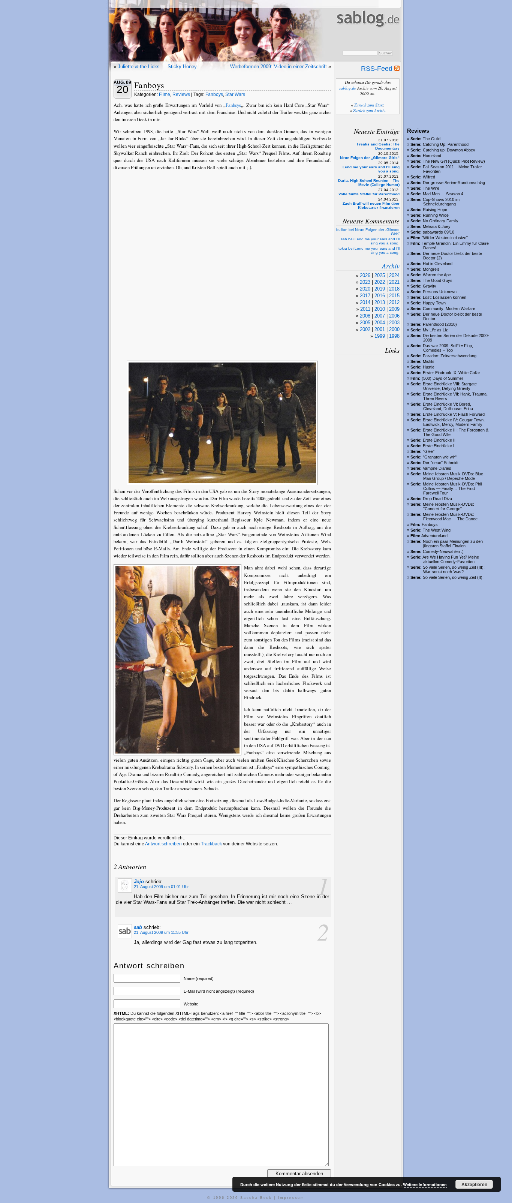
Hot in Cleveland (437, 263)
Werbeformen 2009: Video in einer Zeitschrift (278, 66)
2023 (365, 282)
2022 (379, 282)
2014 (365, 302)
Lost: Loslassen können (444, 297)
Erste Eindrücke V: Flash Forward (454, 414)
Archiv (391, 265)
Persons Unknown (440, 291)
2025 (379, 275)
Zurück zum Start (368, 105)
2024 (394, 275)
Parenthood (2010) (440, 324)
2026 (365, 275)
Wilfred (429, 177)
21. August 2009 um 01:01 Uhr (161, 886)
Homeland (432, 155)
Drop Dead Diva (437, 498)
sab (138, 927)
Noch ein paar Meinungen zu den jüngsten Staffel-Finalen (453, 543)
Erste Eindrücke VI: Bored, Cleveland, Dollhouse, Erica (448, 406)
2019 (379, 289)
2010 (379, 309)
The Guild (431, 138)
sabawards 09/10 (438, 232)
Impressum (291, 1198)
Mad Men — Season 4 (443, 194)
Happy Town (434, 303)
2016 (379, 295)
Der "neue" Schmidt (440, 462)
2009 (394, 309)
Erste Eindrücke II (439, 440)
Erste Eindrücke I (438, 445)
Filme (164, 94)
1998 (394, 336)
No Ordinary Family (440, 221)
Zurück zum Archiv (369, 110)
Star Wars (235, 94)
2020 (365, 289)
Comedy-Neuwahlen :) (443, 551)
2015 (394, 295)
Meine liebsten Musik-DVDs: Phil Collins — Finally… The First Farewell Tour (452, 488)
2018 (394, 289)
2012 (394, 302)
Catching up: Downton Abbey (449, 150)
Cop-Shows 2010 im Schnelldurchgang (441, 201)
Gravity (429, 286)
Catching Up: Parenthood (446, 144)
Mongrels (431, 269)
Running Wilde (436, 215)
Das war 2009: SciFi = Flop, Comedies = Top (448, 347)
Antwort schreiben (163, 844)
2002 (365, 329)
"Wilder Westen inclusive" (445, 237)
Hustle (428, 367)
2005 (365, 322)
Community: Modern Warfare (449, 308)
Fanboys (430, 524)
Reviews (181, 94)
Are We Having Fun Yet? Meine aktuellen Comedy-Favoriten (450, 559)
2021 (394, 282)
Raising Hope (435, 209)
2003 (394, 322)
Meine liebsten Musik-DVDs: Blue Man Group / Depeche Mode (453, 476)
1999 (379, 336)
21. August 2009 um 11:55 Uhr (161, 932)
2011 (365, 309)
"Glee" (428, 451)
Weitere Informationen (425, 1184)
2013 (379, 302)
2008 (365, 316)
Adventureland (434, 535)
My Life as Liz (435, 330)
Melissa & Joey (437, 226)
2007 (379, 316)
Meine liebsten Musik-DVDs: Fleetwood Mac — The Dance (450, 516)
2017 (365, 295)
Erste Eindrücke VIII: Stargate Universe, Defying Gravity (450, 386)
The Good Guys (437, 280)
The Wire (431, 188)
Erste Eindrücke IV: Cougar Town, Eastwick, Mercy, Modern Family (454, 422)
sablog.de (347, 88)
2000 (394, 329)
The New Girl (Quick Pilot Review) (454, 161)
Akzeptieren (474, 1184)
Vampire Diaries (437, 468)
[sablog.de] (367, 34)
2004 (379, 322)
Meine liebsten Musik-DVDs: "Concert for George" (448, 506)
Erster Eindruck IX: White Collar (451, 372)
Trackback (211, 844)
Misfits (428, 361)
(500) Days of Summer (442, 378)
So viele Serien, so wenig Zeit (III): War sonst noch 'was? (454, 569)
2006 (394, 316)
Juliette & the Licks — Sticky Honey (157, 66)
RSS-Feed (377, 68)
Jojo (139, 881)
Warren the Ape (437, 275)
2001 (379, 329)
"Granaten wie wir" (440, 457)
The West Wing (437, 530)
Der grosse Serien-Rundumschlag (454, 182)
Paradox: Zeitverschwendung (449, 356)
